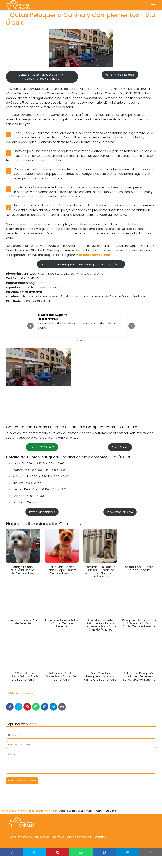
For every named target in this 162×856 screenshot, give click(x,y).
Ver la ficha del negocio (120, 75)
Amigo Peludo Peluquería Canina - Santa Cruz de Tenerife (23, 570)
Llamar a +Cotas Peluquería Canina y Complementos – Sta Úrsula (42, 77)
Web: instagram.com (120, 512)
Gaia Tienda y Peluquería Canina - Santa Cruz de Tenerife (100, 676)
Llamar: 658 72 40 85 (42, 447)
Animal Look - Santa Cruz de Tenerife (139, 568)
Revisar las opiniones (42, 512)
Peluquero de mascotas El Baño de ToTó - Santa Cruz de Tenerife (139, 623)
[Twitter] (18, 707)
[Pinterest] (27, 707)
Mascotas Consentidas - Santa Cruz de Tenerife (61, 623)
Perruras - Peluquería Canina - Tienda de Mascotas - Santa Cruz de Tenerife (100, 571)
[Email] (62, 707)
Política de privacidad (78, 837)
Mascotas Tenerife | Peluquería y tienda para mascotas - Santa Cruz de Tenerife (100, 624)
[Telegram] (53, 707)
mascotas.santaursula (93, 255)
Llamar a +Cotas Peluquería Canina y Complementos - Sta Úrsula (81, 264)
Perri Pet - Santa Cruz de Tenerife (23, 621)
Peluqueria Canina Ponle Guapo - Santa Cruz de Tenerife (62, 570)
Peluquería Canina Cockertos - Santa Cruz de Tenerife (61, 676)
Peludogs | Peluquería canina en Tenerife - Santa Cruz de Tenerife (139, 676)
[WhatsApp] (36, 707)
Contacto (58, 837)
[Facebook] (10, 707)
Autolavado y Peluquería (20, 692)
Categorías (99, 837)
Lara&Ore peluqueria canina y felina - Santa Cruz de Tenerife (23, 676)
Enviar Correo (120, 447)
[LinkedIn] (44, 707)
